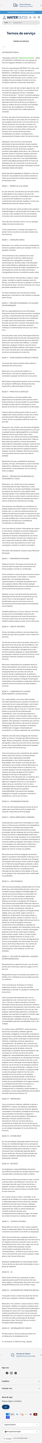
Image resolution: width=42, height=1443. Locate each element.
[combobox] (21, 22)
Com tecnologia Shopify (20, 1438)
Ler (6, 1407)
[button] (34, 17)
